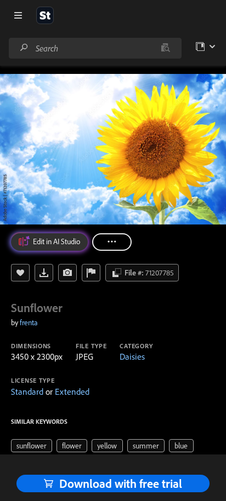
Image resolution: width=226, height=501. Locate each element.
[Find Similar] (67, 272)
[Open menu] (18, 15)
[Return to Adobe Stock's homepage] (45, 15)
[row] (31, 445)
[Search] (24, 48)
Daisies (132, 356)
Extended (72, 391)
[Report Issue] (91, 272)
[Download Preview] (44, 272)
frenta (29, 322)
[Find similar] (165, 48)
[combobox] (95, 48)
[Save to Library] (20, 272)
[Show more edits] (112, 242)
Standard (27, 391)
